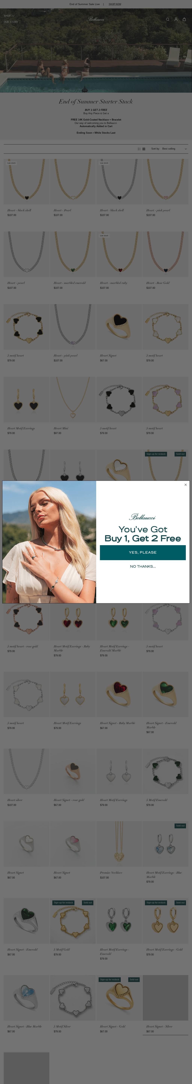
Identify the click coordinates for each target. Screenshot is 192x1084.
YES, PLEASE (143, 552)
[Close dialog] (185, 484)
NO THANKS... (143, 566)
